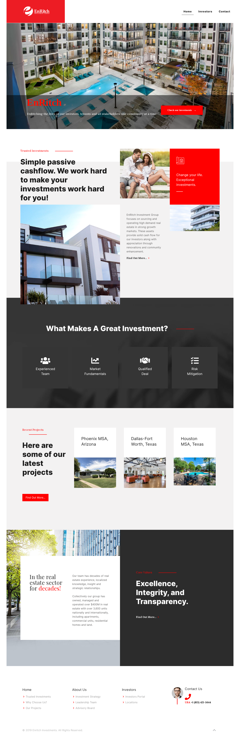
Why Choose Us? (36, 702)
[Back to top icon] (214, 730)
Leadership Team (86, 702)
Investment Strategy (88, 696)
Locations (131, 702)
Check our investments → (182, 110)
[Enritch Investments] (36, 11)
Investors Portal (135, 696)
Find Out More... (137, 258)
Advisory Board (85, 708)
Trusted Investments (38, 696)
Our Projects (33, 708)
